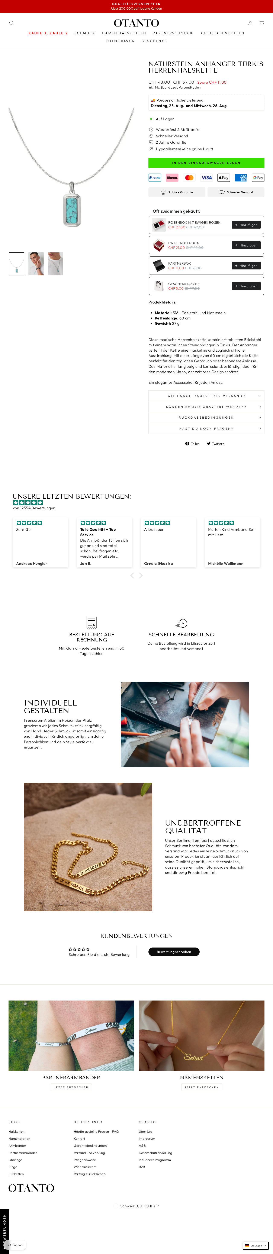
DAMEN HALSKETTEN (124, 33)
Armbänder (17, 1146)
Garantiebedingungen (90, 1146)
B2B (142, 1167)
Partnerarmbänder (23, 1153)
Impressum (147, 1139)
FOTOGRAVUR (120, 41)
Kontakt (79, 1139)
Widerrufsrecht (85, 1167)
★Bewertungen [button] (4, 1231)
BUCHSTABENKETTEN (222, 33)
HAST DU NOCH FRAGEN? (206, 429)
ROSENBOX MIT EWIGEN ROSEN (194, 222)
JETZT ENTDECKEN (71, 1087)
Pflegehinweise (85, 1160)
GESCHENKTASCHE (184, 284)
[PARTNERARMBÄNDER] (71, 1036)
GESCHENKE (154, 41)
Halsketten (17, 1131)
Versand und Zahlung (89, 1153)
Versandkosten (190, 87)
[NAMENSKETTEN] (201, 1036)
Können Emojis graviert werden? (206, 407)
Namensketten (19, 1139)
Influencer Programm (155, 1160)
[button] (133, 575)
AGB (142, 1146)
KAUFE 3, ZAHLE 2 (48, 33)
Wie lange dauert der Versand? (206, 396)
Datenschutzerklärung (155, 1153)
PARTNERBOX (179, 263)
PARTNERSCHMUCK (173, 33)
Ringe (13, 1167)
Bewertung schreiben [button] (174, 952)
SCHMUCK (85, 33)
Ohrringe (15, 1160)
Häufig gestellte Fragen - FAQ (96, 1131)
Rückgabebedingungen (206, 417)
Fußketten (16, 1174)
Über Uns (145, 1131)
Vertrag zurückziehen (89, 1174)
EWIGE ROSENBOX (183, 243)
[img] (138, 502)
